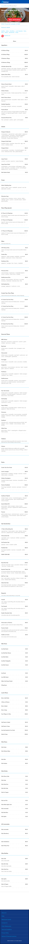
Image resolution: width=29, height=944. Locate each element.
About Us (4, 912)
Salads (6, 32)
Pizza (2, 32)
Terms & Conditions (7, 929)
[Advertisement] (14, 900)
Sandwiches (11, 32)
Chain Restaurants (6, 926)
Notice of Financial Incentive (9, 936)
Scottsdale (7, 5)
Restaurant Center (6, 919)
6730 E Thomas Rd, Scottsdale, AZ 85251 (10, 24)
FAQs (3, 916)
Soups (16, 32)
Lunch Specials (19, 31)
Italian (7, 31)
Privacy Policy (5, 933)
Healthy (3, 31)
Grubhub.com (7, 35)
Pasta (25, 31)
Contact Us (4, 923)
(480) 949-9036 (6, 12)
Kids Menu (12, 31)
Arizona (2, 5)
